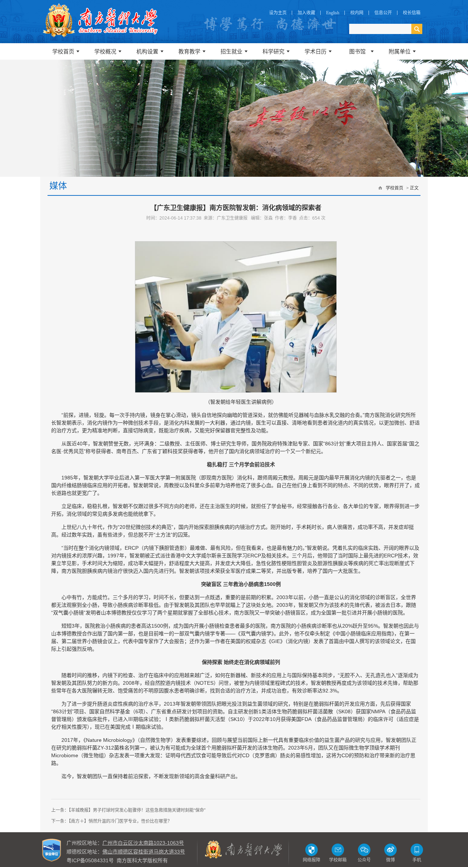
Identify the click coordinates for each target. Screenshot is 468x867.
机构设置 (147, 51)
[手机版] (416, 849)
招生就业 (231, 51)
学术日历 (316, 51)
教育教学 (189, 51)
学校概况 (105, 51)
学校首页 (63, 51)
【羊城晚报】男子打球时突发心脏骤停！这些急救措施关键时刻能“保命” (137, 810)
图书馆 (357, 51)
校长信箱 (411, 12)
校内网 (356, 12)
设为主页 (278, 12)
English (332, 12)
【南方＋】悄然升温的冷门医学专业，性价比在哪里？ (120, 821)
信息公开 (383, 12)
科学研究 (273, 51)
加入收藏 (306, 12)
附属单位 (400, 51)
